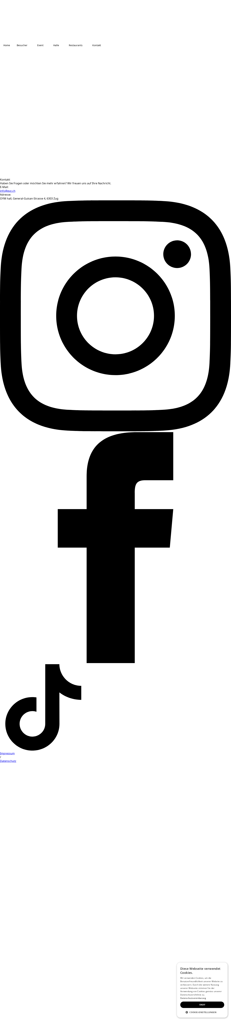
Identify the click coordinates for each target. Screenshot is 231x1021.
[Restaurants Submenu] (86, 45)
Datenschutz (8, 761)
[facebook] (115, 662)
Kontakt (96, 45)
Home (6, 45)
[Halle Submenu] (62, 45)
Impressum (7, 753)
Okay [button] (202, 1004)
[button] (202, 1012)
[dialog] (202, 990)
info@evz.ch (7, 191)
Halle (56, 45)
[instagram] (115, 430)
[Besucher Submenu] (30, 45)
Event (40, 45)
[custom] (43, 750)
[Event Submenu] (46, 45)
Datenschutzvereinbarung (193, 998)
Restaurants (76, 45)
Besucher (22, 45)
